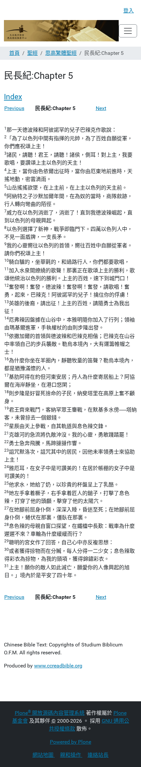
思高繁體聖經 (61, 53)
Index (13, 96)
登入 (128, 11)
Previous (14, 108)
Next (101, 108)
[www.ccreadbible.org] (61, 30)
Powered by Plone (70, 742)
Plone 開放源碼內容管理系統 (50, 713)
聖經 (32, 53)
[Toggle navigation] (128, 30)
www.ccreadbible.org (58, 666)
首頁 (14, 53)
